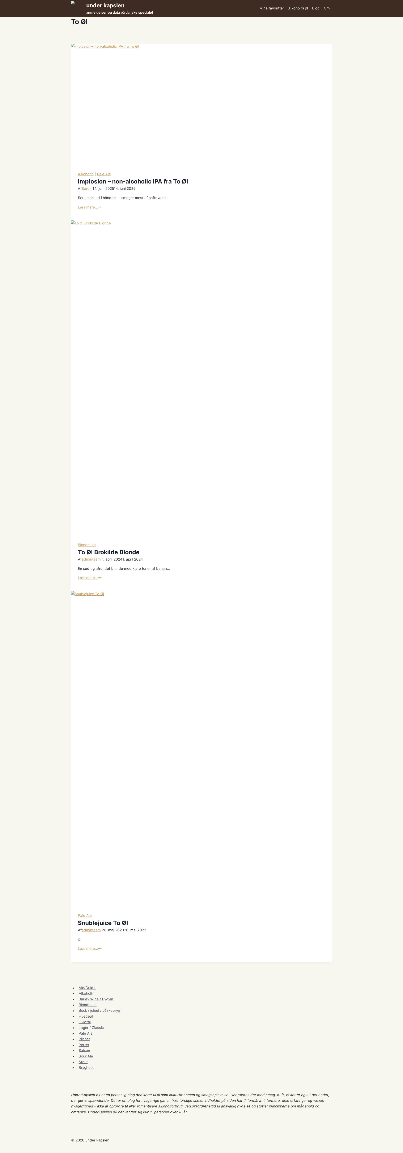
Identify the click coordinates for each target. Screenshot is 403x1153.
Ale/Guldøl (87, 988)
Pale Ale (104, 174)
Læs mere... (90, 207)
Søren (87, 188)
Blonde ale (87, 545)
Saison (84, 1050)
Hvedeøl (86, 1016)
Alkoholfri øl (298, 8)
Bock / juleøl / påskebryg (99, 1011)
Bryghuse (86, 1067)
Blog (315, 8)
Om (327, 8)
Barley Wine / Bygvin (96, 999)
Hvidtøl (85, 1022)
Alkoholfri (86, 174)
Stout (83, 1062)
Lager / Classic (91, 1028)
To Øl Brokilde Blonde (109, 552)
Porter (84, 1045)
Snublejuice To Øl (103, 922)
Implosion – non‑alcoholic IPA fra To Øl (133, 181)
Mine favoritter (271, 8)
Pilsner (84, 1039)
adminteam (91, 559)
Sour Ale (86, 1056)
